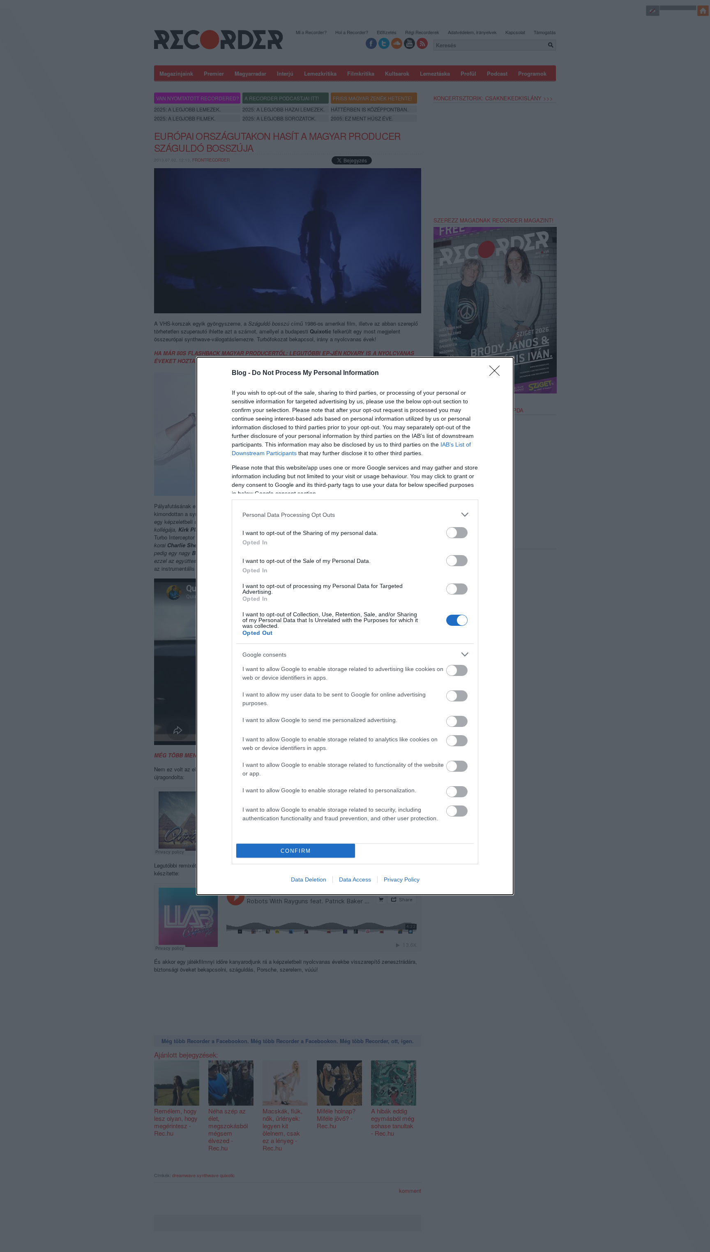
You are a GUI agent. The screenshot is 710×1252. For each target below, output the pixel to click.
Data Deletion (308, 879)
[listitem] (355, 514)
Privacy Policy (402, 879)
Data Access (355, 879)
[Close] (497, 373)
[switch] (457, 532)
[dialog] (355, 626)
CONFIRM (296, 851)
